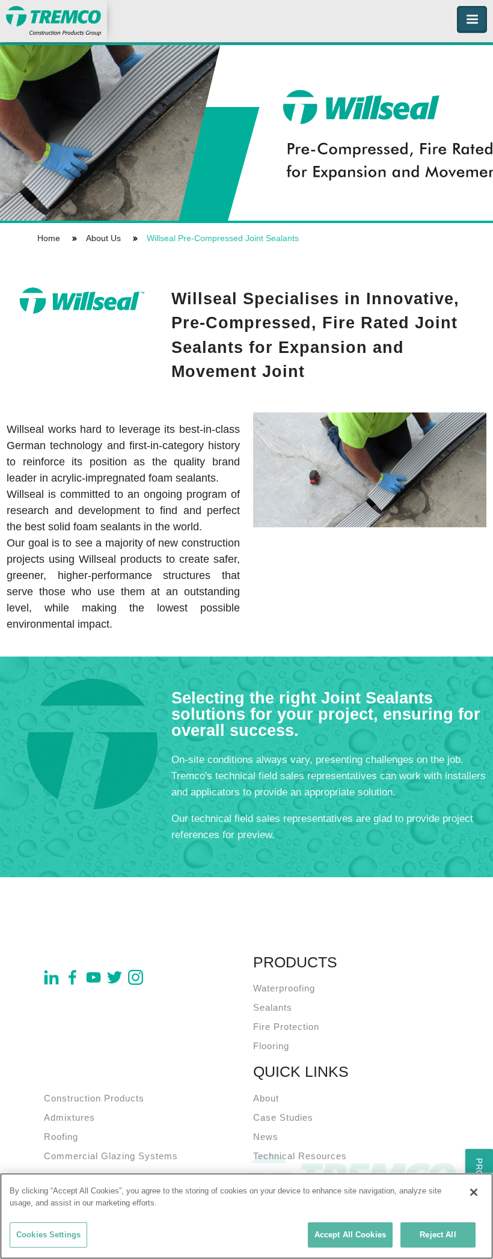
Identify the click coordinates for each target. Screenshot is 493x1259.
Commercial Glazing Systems (111, 1156)
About (266, 1098)
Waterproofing (284, 988)
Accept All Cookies (350, 1234)
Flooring (271, 1046)
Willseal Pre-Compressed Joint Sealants (223, 238)
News (265, 1137)
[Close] (474, 1192)
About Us (103, 238)
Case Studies (283, 1117)
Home (48, 238)
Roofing (61, 1137)
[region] (246, 1216)
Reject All (438, 1234)
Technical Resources (300, 1156)
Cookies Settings (48, 1234)
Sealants (272, 1007)
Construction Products (94, 1098)
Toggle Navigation (472, 19)
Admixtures (69, 1117)
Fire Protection (286, 1027)
